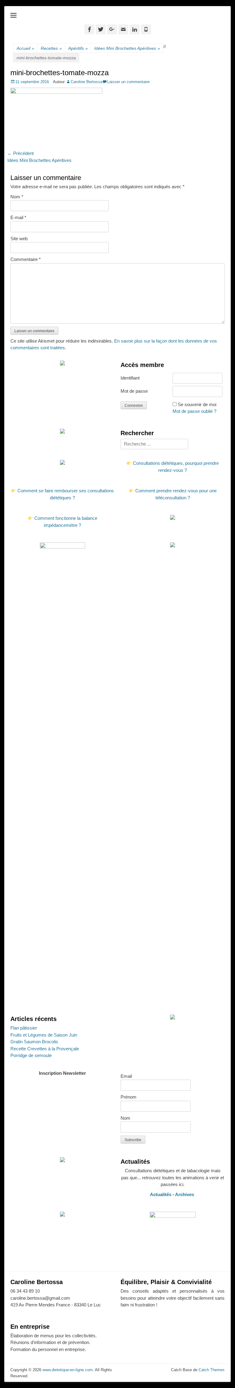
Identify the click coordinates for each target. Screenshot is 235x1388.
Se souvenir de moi (197, 404)
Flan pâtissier (23, 1027)
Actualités (160, 1194)
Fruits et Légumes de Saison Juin (43, 1034)
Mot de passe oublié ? (194, 411)
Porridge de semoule (31, 1055)
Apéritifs (78, 48)
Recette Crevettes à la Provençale (44, 1048)
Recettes (51, 48)
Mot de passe (134, 391)
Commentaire (25, 259)
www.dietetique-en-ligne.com (68, 1370)
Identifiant (130, 377)
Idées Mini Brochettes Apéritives (127, 48)
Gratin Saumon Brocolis (34, 1041)
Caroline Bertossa (86, 81)
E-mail (18, 217)
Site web (19, 238)
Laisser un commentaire (128, 81)
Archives (185, 1194)
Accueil (25, 48)
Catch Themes (212, 1370)
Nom (16, 196)
